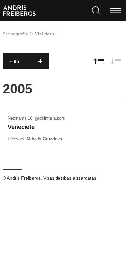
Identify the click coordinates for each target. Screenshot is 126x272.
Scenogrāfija (15, 33)
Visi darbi (45, 33)
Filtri (14, 61)
